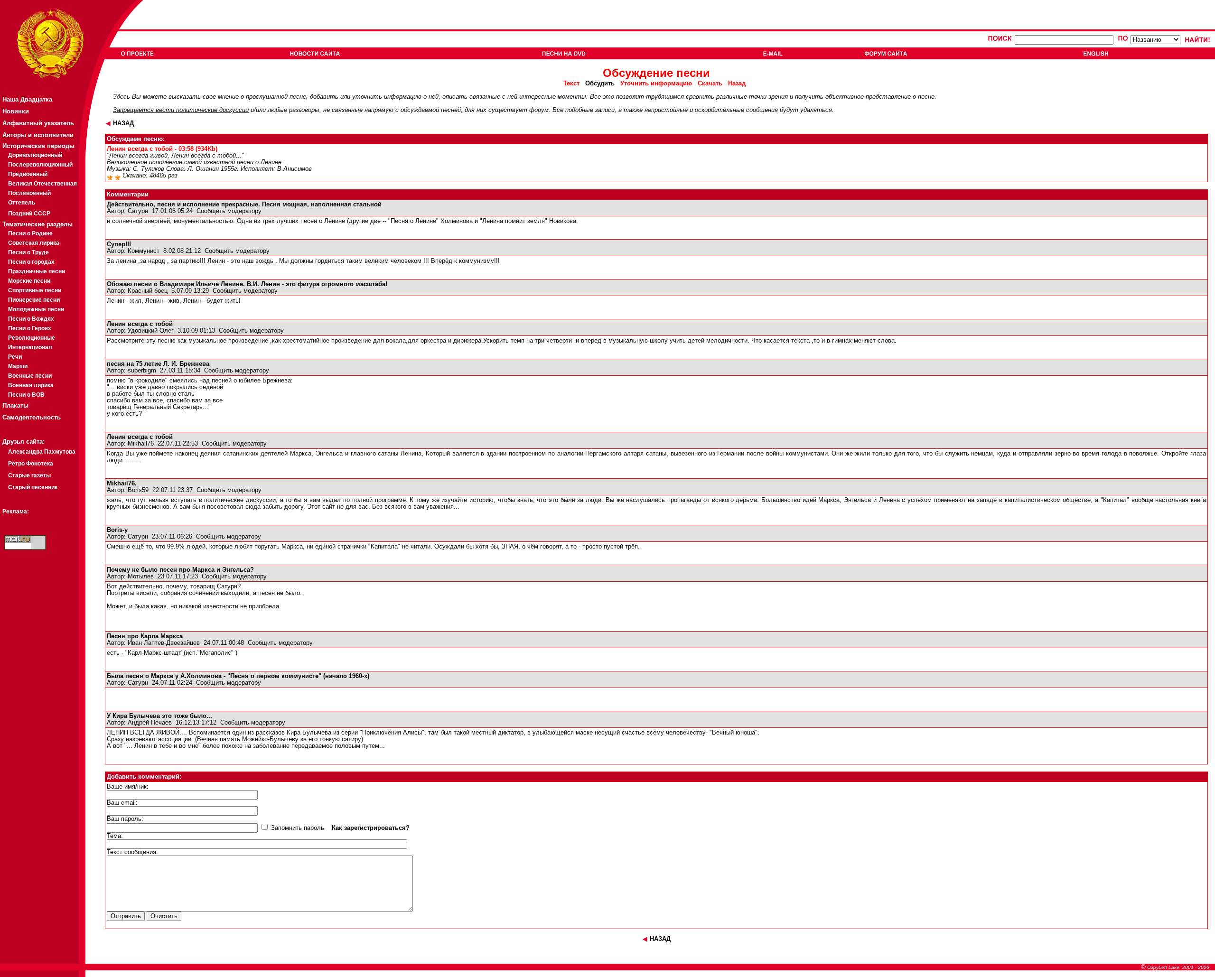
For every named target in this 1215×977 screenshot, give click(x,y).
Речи (15, 357)
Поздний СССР (29, 213)
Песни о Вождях (31, 319)
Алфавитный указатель (38, 123)
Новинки (15, 111)
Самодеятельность (31, 417)
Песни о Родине (30, 233)
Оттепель (21, 202)
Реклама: (15, 511)
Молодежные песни (36, 309)
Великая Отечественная (42, 183)
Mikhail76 (141, 443)
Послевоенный (29, 193)
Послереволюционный (40, 164)
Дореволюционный (35, 155)
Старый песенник (32, 487)
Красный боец (148, 291)
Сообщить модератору (229, 211)
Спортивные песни (34, 290)
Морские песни (29, 281)
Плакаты (15, 405)
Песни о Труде (28, 252)
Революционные (31, 338)
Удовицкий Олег (151, 330)
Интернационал (30, 347)
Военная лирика (31, 385)
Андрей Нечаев (150, 722)
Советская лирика (33, 243)
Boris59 (138, 490)
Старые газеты (29, 475)
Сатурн (138, 211)
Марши (18, 366)
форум (539, 110)
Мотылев (141, 576)
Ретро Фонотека (30, 463)
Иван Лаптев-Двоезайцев (164, 643)
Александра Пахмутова (41, 451)
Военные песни (30, 375)
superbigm (142, 370)
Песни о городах (31, 262)
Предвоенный (27, 174)
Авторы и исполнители (38, 135)
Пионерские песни (34, 300)
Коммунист (143, 251)
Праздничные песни (36, 271)
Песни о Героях (29, 328)
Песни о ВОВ (26, 394)
